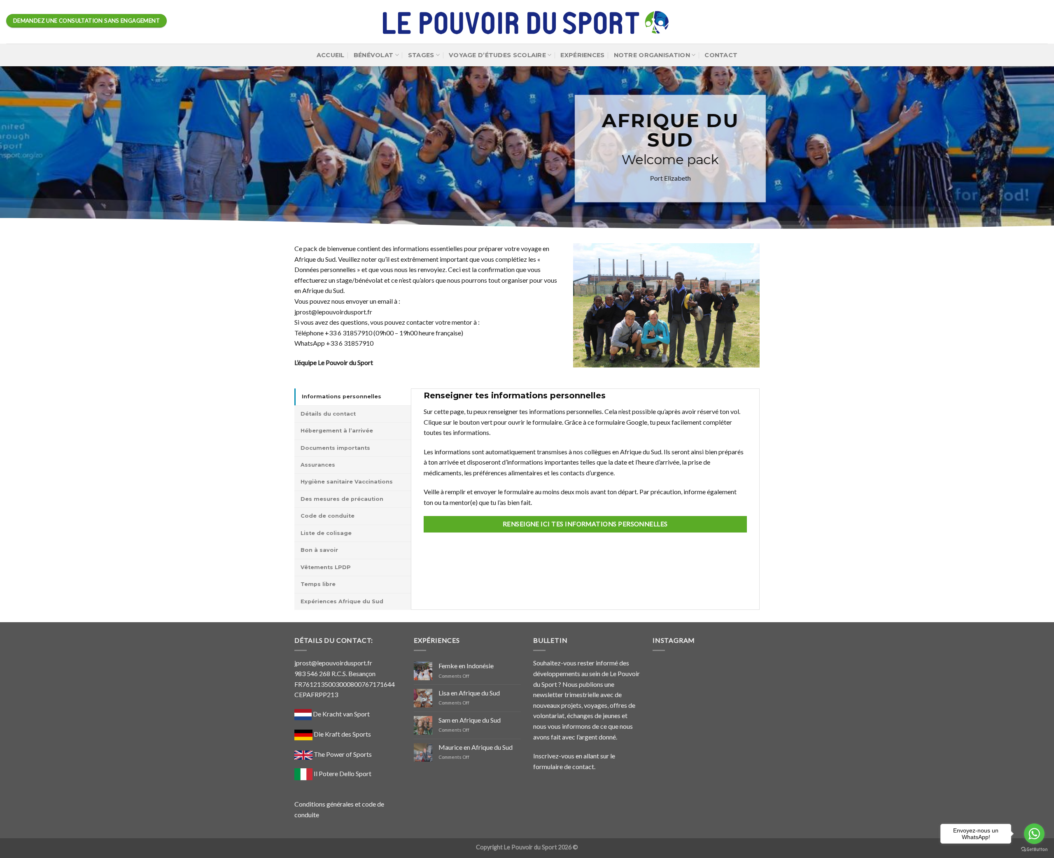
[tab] (352, 396)
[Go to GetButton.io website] (1034, 849)
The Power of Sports (342, 754)
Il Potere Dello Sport (342, 773)
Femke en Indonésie (466, 666)
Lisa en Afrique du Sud (469, 693)
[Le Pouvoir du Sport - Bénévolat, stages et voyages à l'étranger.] (527, 22)
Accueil (331, 55)
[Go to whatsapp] (1034, 833)
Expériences (582, 55)
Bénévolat (374, 55)
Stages (421, 55)
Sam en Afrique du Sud (469, 720)
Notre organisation (652, 55)
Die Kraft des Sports (342, 734)
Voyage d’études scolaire (497, 55)
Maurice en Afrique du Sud (475, 747)
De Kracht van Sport (341, 714)
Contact (720, 55)
